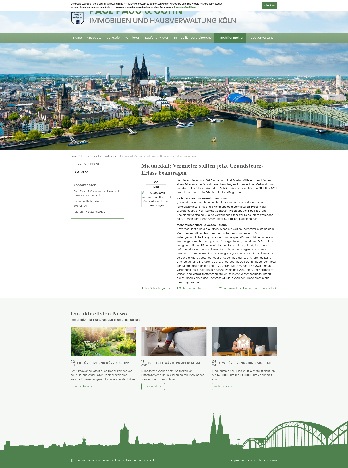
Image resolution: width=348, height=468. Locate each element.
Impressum (238, 460)
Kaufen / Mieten (157, 38)
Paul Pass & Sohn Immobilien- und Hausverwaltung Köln (119, 460)
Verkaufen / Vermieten (123, 38)
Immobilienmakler (230, 38)
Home (77, 38)
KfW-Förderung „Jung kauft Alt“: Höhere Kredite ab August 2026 (273, 363)
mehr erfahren (82, 386)
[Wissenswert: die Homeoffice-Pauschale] (275, 288)
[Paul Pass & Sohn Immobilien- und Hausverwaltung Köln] (153, 14)
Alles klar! (269, 5)
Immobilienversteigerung (193, 38)
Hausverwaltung (261, 38)
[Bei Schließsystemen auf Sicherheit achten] (142, 288)
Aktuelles (110, 156)
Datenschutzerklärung (185, 7)
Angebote (94, 38)
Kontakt (272, 460)
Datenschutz (256, 460)
